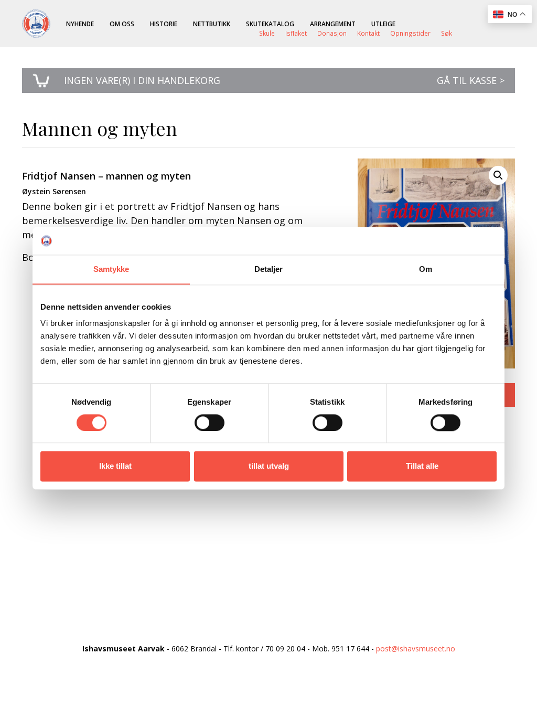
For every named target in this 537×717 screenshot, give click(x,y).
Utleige (383, 23)
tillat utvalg (269, 466)
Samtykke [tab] (111, 269)
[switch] (209, 422)
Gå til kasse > (470, 80)
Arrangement (333, 23)
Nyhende (80, 23)
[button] (498, 175)
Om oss (122, 23)
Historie (163, 23)
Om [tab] (425, 269)
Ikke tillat (115, 466)
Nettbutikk (211, 23)
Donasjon (332, 33)
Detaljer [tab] (268, 269)
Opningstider (410, 33)
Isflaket (296, 33)
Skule (267, 33)
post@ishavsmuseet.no (415, 648)
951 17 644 (350, 648)
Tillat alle (422, 466)
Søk (446, 33)
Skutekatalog (270, 23)
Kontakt (368, 33)
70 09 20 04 (285, 648)
